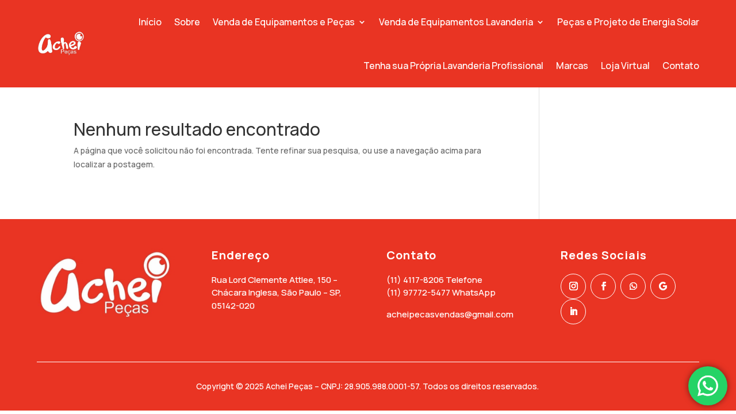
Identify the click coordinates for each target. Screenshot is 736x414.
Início (150, 22)
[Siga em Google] (663, 286)
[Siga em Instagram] (573, 286)
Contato (680, 65)
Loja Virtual (625, 65)
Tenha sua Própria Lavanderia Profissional (453, 65)
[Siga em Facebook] (603, 286)
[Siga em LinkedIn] (573, 311)
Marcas (572, 65)
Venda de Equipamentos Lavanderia (456, 22)
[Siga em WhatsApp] (633, 286)
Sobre (187, 22)
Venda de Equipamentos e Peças (284, 22)
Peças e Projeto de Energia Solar (628, 22)
